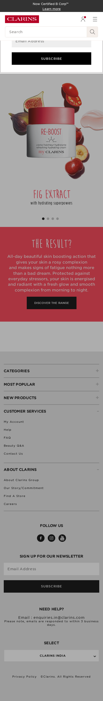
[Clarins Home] (22, 19)
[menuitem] (83, 19)
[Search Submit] (92, 31)
